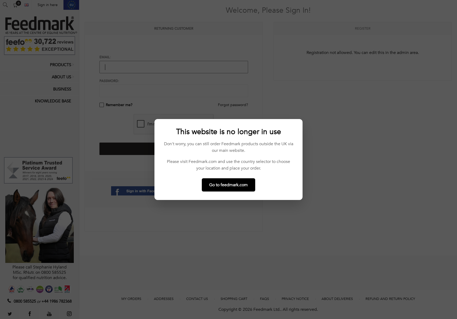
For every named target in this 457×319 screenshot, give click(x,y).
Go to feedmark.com (228, 185)
